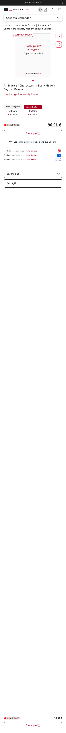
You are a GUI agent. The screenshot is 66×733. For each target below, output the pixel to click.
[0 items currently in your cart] (59, 10)
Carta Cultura (31, 151)
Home (7, 25)
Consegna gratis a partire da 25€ (38, 2)
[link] (40, 9)
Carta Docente (31, 155)
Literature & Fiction (24, 25)
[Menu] (6, 10)
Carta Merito (30, 159)
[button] (59, 44)
